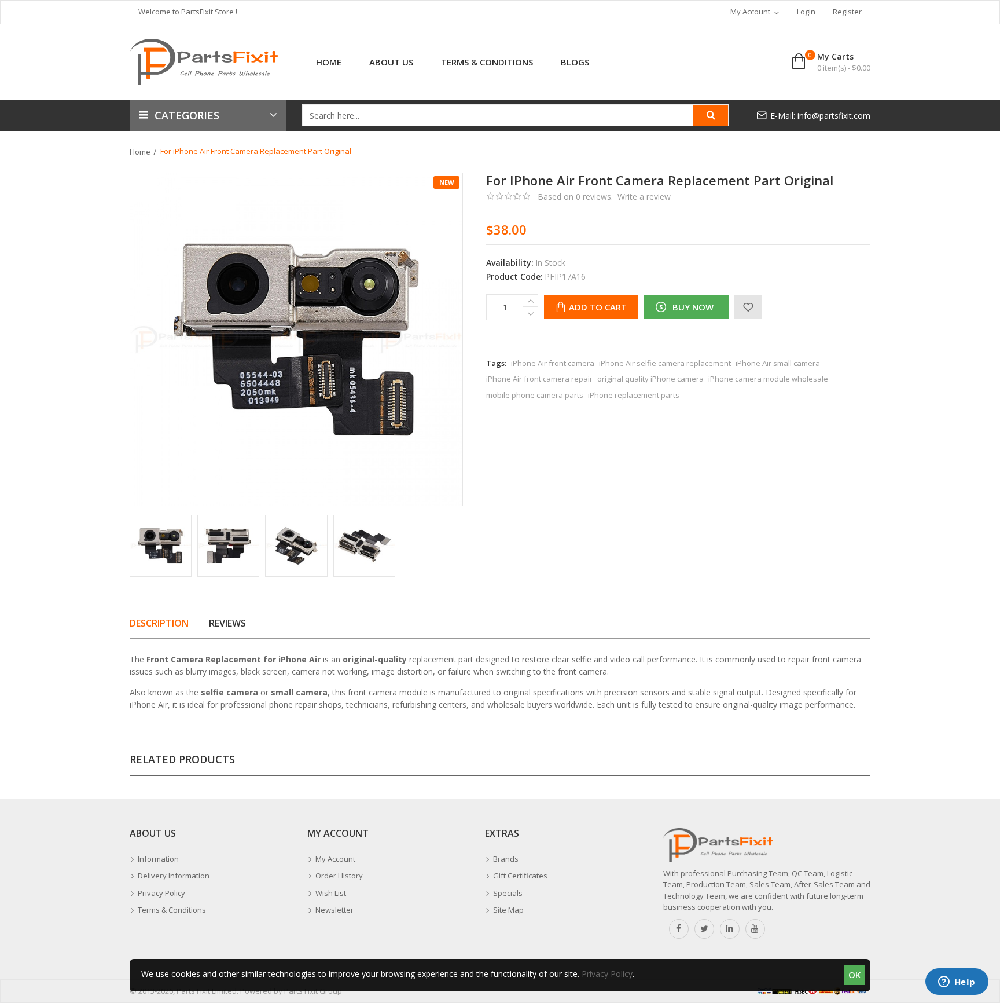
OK (854, 974)
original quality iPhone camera (650, 379)
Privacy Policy (607, 973)
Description (159, 623)
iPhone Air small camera (778, 363)
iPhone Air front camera (552, 363)
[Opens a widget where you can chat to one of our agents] (956, 982)
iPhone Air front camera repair (539, 379)
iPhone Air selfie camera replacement (665, 363)
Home (140, 152)
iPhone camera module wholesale (768, 379)
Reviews (227, 623)
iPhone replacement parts (633, 395)
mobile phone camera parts (534, 395)
